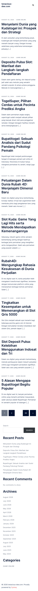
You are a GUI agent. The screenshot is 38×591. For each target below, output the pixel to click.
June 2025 (7, 550)
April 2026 (7, 512)
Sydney (14, 587)
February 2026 (8, 520)
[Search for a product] (33, 5)
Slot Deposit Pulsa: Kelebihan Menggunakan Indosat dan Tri (19, 347)
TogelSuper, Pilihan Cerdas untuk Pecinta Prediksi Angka (18, 105)
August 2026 (8, 497)
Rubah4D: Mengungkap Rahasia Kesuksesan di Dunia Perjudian (18, 267)
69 (26, 413)
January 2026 (8, 524)
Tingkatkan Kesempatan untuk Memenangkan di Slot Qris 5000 (18, 308)
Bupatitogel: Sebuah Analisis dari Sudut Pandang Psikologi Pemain (17, 144)
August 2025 (8, 543)
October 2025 (8, 535)
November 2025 (9, 531)
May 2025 (7, 554)
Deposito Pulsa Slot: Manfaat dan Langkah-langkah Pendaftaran (17, 68)
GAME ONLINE (21, 19)
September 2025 (9, 539)
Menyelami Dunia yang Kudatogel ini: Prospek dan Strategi (19, 28)
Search (5, 426)
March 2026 (7, 516)
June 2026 (7, 505)
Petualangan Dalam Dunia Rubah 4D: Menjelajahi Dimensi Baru (17, 186)
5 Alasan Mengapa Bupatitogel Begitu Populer (16, 384)
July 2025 (7, 546)
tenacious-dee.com (7, 5)
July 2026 (7, 501)
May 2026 (7, 509)
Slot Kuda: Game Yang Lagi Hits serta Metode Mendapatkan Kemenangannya (19, 225)
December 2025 (9, 527)
